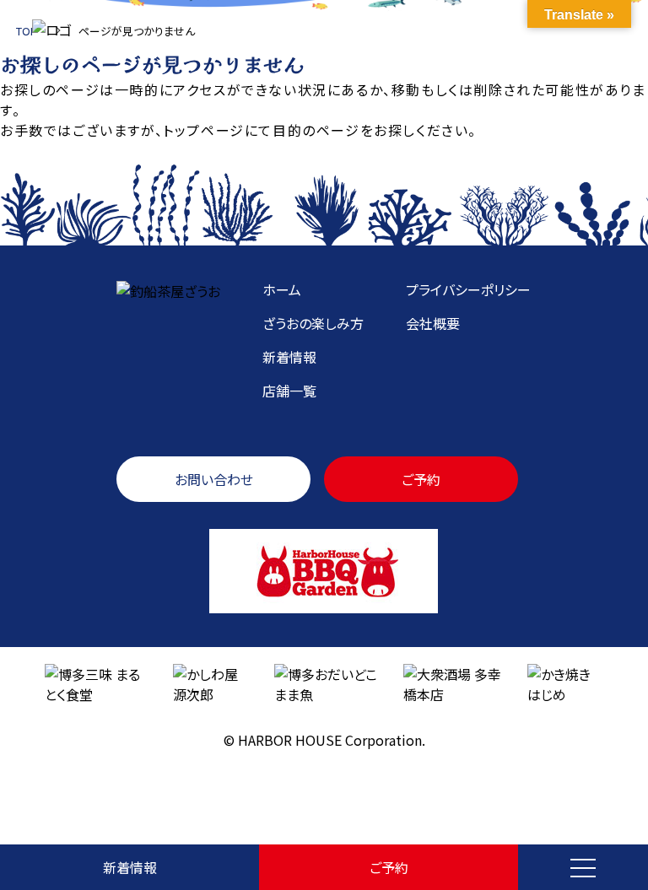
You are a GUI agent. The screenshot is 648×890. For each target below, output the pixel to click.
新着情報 (130, 867)
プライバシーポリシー (468, 289)
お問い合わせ (214, 479)
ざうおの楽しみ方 (313, 323)
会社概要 (433, 323)
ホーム (281, 289)
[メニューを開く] (583, 867)
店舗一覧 (289, 390)
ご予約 (389, 867)
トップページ (204, 130)
